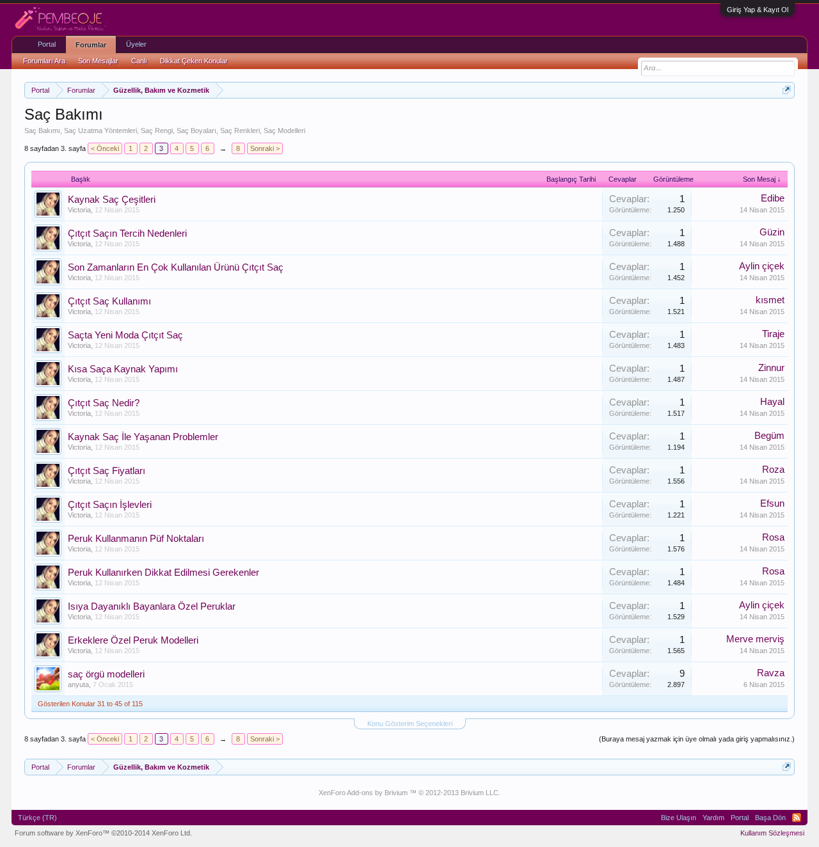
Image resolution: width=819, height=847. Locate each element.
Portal (47, 44)
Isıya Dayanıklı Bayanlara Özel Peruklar (151, 606)
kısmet (770, 300)
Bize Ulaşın (678, 817)
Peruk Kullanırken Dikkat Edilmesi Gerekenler (163, 572)
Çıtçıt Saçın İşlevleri (110, 505)
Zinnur (771, 368)
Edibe (772, 198)
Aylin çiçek (761, 266)
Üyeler (136, 44)
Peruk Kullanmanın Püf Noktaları (136, 539)
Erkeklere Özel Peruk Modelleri (133, 640)
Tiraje (773, 334)
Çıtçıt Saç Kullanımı (109, 301)
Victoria (79, 210)
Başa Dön (770, 817)
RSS (796, 817)
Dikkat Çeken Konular (194, 61)
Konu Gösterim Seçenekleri (409, 723)
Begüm (769, 436)
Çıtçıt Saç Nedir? (103, 403)
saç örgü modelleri (106, 674)
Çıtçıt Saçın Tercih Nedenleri (127, 233)
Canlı (139, 61)
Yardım (713, 817)
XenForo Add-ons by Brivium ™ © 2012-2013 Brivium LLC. (409, 792)
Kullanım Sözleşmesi (772, 833)
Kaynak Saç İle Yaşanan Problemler (143, 437)
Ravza (770, 673)
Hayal (772, 402)
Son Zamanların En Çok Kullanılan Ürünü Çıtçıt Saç (175, 267)
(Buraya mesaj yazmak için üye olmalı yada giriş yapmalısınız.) (697, 739)
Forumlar (91, 45)
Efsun (772, 503)
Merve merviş (755, 639)
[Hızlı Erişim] (787, 90)
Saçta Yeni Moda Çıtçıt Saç (125, 335)
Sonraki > (265, 148)
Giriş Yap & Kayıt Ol (757, 9)
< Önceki (105, 148)
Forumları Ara (44, 61)
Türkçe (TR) (37, 817)
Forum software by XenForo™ (103, 833)
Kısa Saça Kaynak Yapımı (123, 369)
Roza (773, 469)
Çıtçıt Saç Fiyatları (106, 471)
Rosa (773, 537)
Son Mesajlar (98, 61)
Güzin (771, 232)
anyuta (78, 684)
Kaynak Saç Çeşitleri (111, 199)
